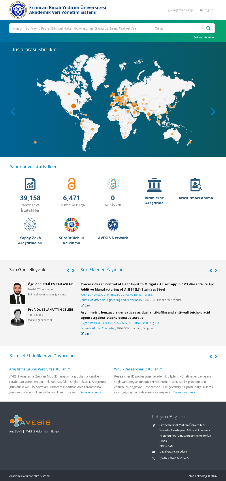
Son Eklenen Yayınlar (102, 269)
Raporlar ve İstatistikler (33, 167)
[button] (213, 111)
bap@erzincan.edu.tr (173, 451)
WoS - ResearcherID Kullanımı (33, 369)
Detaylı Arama (203, 37)
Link (87, 305)
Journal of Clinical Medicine (97, 328)
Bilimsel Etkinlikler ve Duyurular (41, 356)
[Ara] (208, 28)
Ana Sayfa (15, 431)
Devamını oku (78, 392)
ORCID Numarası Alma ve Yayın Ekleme (146, 369)
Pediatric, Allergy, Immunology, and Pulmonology (111, 300)
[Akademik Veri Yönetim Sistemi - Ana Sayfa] (18, 10)
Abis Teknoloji (197, 476)
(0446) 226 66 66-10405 (174, 458)
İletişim (55, 431)
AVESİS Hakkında (37, 431)
